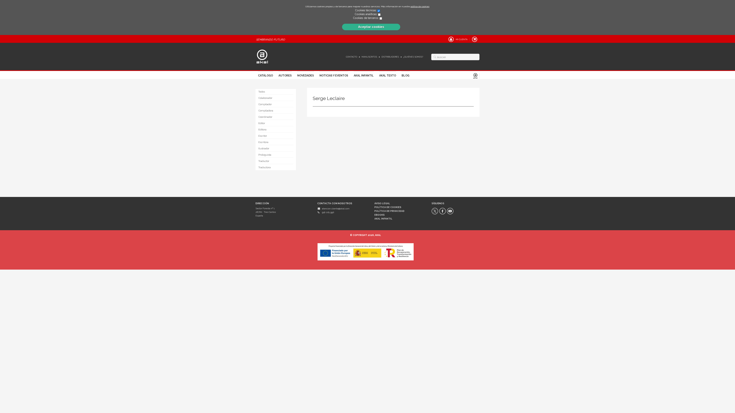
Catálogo (265, 75)
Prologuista (264, 154)
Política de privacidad (389, 211)
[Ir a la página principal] (262, 56)
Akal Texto (387, 75)
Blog (405, 75)
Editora (262, 129)
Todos (261, 91)
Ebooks (379, 215)
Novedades (305, 75)
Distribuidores (390, 57)
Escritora (263, 142)
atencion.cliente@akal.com (336, 208)
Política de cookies (387, 207)
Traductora (264, 167)
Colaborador (265, 98)
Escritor (262, 135)
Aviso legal (382, 203)
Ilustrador (263, 148)
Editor (261, 123)
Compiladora (265, 110)
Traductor (263, 161)
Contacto (351, 57)
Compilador (265, 104)
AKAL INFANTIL (383, 218)
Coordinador (265, 116)
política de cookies (419, 6)
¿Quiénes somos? (413, 57)
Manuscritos (369, 57)
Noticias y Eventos (333, 75)
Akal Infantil (364, 75)
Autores (285, 75)
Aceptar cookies (371, 27)
